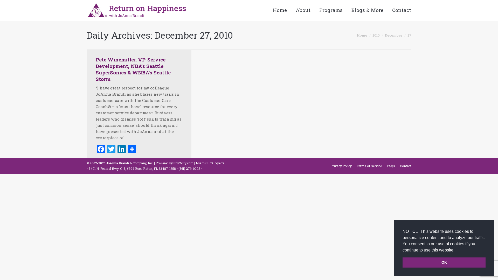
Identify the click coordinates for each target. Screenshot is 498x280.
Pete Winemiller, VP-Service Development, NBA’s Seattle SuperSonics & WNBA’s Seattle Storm (133, 69)
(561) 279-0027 (189, 168)
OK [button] (444, 262)
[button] (456, 250)
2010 (376, 35)
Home (362, 35)
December (393, 35)
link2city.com (183, 163)
